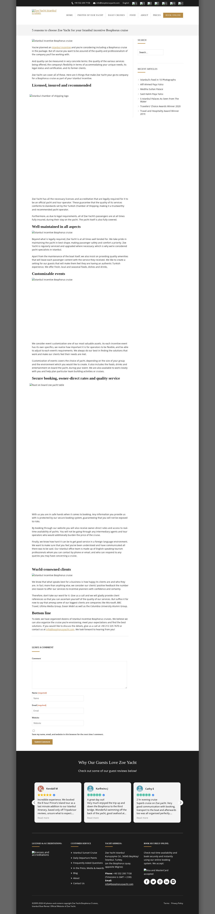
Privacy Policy (177, 903)
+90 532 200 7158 (82, 3)
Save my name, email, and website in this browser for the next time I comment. (67, 734)
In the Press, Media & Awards (88, 868)
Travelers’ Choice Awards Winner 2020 (160, 106)
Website (35, 718)
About (76, 878)
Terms (166, 903)
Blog (75, 873)
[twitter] (153, 881)
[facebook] (147, 881)
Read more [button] (43, 817)
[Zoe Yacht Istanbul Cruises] (46, 13)
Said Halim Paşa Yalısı (151, 93)
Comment (36, 658)
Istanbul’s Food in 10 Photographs (158, 79)
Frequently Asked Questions (88, 862)
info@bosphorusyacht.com (108, 3)
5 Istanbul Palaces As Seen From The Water (159, 100)
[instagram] (173, 881)
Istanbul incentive (61, 47)
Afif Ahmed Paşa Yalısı (152, 84)
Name (39, 693)
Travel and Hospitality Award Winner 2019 (159, 112)
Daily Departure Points (85, 857)
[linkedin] (166, 881)
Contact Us (79, 883)
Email (39, 705)
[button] (180, 802)
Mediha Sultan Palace (151, 89)
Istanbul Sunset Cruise (85, 852)
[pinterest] (160, 881)
